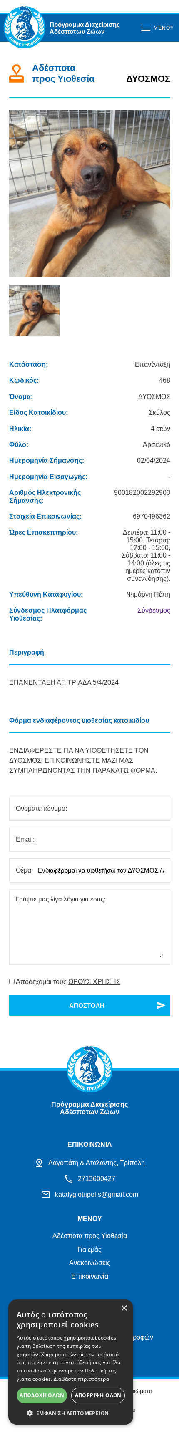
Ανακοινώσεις (89, 1262)
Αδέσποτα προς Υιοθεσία (89, 1235)
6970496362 (151, 516)
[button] (71, 1412)
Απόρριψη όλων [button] (98, 1395)
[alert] (70, 1362)
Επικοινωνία (89, 1276)
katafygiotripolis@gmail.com (96, 1194)
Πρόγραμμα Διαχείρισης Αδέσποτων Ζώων (85, 28)
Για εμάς (89, 1249)
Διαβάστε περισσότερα (81, 1379)
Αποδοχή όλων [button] (42, 1395)
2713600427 (96, 1178)
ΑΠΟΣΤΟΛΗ (86, 1005)
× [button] (124, 1308)
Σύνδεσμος (153, 610)
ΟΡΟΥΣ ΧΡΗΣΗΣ (94, 981)
